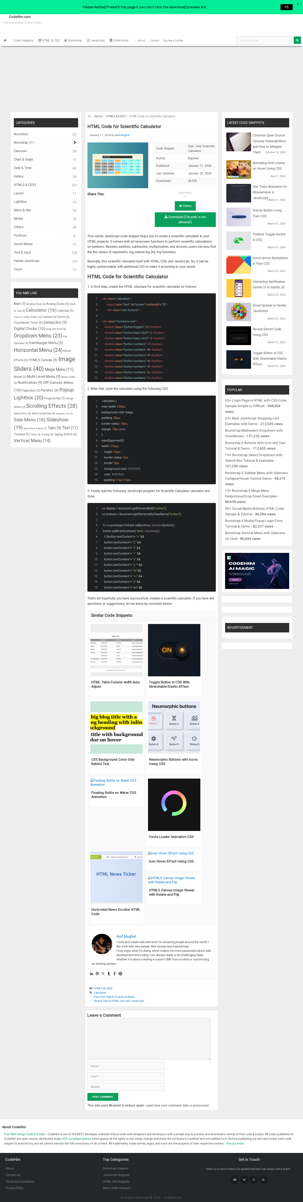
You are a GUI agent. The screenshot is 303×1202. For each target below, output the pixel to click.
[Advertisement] (151, 77)
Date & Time (23, 168)
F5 (287, 7)
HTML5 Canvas (43, 360)
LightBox (20, 202)
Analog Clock (36, 303)
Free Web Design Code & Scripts (25, 1134)
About (141, 40)
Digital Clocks (29, 328)
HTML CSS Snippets (116, 1181)
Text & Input (22, 252)
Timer (35, 434)
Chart (18, 317)
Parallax (50, 390)
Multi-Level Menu (43, 376)
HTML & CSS (50, 40)
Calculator (100, 992)
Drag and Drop (56, 328)
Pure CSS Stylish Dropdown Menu (114, 996)
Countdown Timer (28, 322)
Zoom (18, 269)
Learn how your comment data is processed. (177, 1105)
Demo (187, 206)
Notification (30, 382)
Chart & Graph (23, 159)
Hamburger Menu (46, 343)
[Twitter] (103, 974)
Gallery (19, 176)
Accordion (21, 134)
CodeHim (170, 1197)
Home (98, 116)
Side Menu (30, 419)
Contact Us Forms (55, 316)
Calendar (66, 310)
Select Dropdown (43, 413)
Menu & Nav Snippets (117, 1188)
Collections (120, 40)
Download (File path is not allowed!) (187, 219)
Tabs (54, 428)
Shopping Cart (64, 413)
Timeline (21, 434)
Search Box (22, 413)
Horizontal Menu (38, 350)
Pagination (31, 390)
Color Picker (32, 316)
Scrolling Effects (51, 406)
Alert (19, 304)
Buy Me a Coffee (173, 40)
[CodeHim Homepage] (5, 40)
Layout (18, 193)
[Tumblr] (109, 974)
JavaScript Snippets (116, 1175)
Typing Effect (65, 434)
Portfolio (20, 235)
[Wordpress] (97, 974)
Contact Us (13, 1175)
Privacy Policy (14, 1188)
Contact (154, 40)
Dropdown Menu (38, 336)
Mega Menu (59, 369)
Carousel (20, 151)
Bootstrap (75, 40)
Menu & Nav (22, 210)
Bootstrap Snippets (115, 1168)
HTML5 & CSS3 (116, 116)
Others (18, 227)
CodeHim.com (15, 17)
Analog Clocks (57, 303)
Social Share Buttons (35, 428)
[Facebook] (114, 974)
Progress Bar (54, 398)
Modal (18, 219)
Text (70, 427)
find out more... (236, 1143)
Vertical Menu (32, 440)
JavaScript (97, 40)
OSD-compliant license (76, 1138)
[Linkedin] (91, 974)
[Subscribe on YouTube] (234, 1179)
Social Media (23, 244)
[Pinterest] (120, 974)
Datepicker (55, 322)
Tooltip (47, 434)
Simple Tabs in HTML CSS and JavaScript (119, 1000)
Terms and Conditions (20, 1181)
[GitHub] (253, 1179)
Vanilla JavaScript (26, 261)
